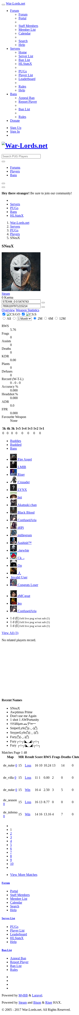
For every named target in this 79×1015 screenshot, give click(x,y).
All (9, 318)
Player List (26, 75)
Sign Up (15, 128)
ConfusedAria (26, 520)
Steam (6, 293)
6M (51, 318)
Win (27, 790)
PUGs (23, 71)
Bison (37, 1002)
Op (19, 565)
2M (40, 318)
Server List (26, 56)
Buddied (15, 444)
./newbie (23, 550)
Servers (15, 48)
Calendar (25, 33)
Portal (22, 18)
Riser (21, 474)
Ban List (24, 60)
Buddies (15, 441)
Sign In (15, 131)
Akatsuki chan (27, 505)
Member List (27, 29)
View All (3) (10, 633)
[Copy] (43, 302)
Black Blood (26, 512)
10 (11, 863)
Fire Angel (24, 459)
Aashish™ (24, 543)
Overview (8, 310)
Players (15, 171)
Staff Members (28, 26)
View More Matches (23, 874)
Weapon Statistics (27, 310)
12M (62, 318)
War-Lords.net (15, 3)
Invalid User (18, 577)
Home (23, 52)
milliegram (24, 535)
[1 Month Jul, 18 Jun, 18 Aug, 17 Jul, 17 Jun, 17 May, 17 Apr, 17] (22, 318)
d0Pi (20, 527)
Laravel (37, 995)
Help (22, 45)
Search (23, 41)
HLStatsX (25, 63)
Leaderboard (27, 79)
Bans (13, 94)
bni (19, 497)
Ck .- (20, 558)
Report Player (28, 101)
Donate (15, 120)
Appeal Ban (27, 98)
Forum (14, 10)
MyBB (23, 995)
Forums (15, 167)
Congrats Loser (27, 585)
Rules (22, 86)
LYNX (22, 489)
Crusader (23, 482)
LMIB (21, 467)
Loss (28, 765)
